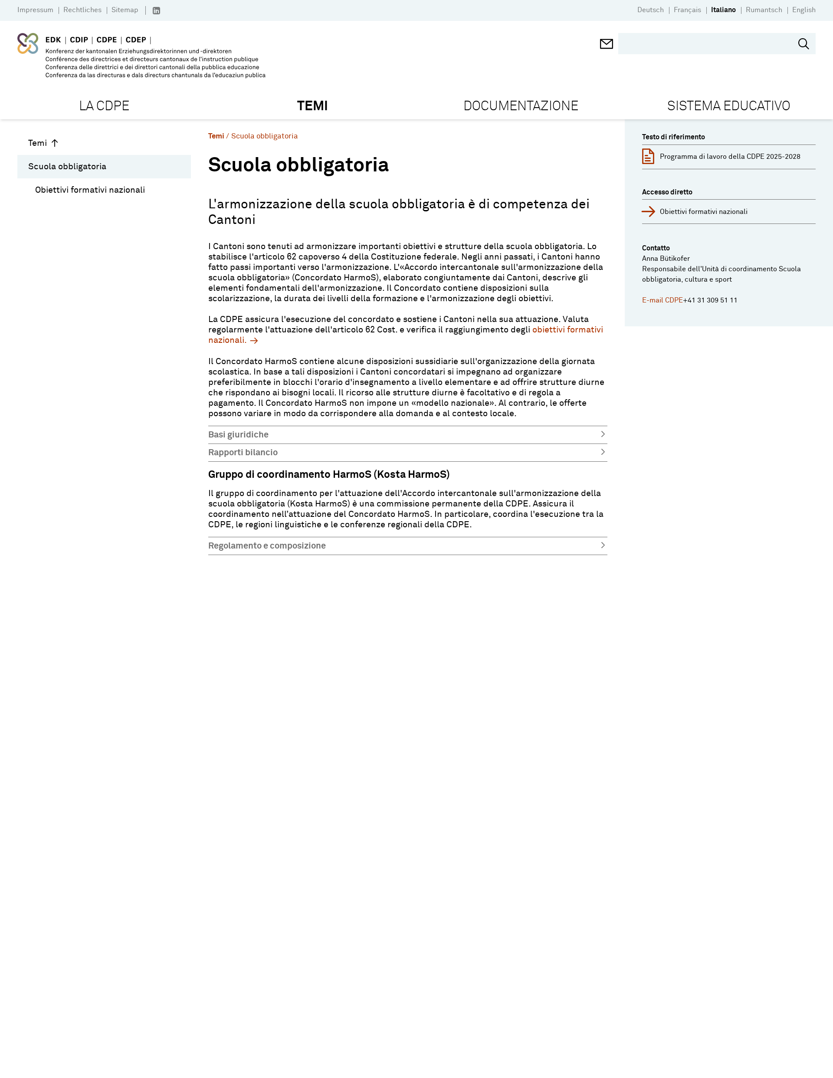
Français (687, 10)
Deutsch (650, 10)
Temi (37, 143)
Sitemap (125, 10)
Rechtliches (82, 10)
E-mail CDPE (662, 300)
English (804, 10)
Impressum (35, 10)
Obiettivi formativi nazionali (90, 190)
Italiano (723, 10)
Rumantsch (764, 10)
